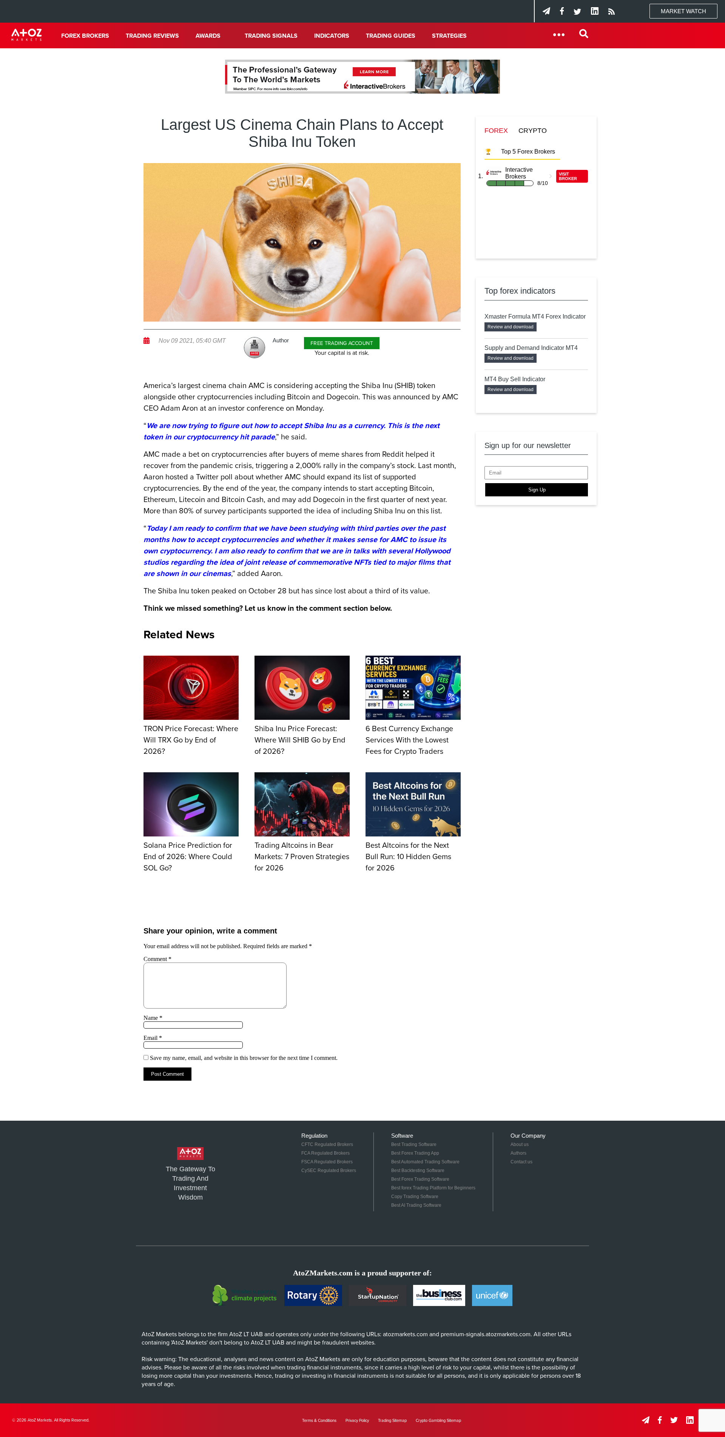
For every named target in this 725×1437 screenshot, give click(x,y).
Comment (157, 959)
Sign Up (537, 490)
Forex (496, 130)
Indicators (331, 36)
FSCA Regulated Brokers (327, 1161)
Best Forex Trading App (415, 1153)
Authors (518, 1153)
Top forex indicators (519, 291)
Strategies (449, 36)
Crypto (532, 130)
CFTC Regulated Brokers (327, 1144)
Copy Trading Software (414, 1196)
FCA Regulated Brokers (325, 1153)
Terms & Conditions (319, 1420)
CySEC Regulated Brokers (328, 1170)
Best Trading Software (414, 1144)
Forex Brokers (85, 36)
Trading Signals (271, 36)
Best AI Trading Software (416, 1205)
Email (152, 1038)
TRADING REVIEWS (152, 36)
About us (520, 1144)
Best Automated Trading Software (425, 1161)
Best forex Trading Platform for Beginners (433, 1188)
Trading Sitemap (392, 1420)
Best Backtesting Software (417, 1170)
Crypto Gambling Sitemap (438, 1420)
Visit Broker (568, 176)
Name (152, 1018)
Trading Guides (390, 36)
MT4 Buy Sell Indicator (514, 379)
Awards (208, 36)
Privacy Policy (357, 1420)
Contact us (521, 1161)
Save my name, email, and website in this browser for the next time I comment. (244, 1058)
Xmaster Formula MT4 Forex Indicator (535, 316)
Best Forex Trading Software (420, 1179)
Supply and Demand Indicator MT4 (531, 348)
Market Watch (683, 11)
